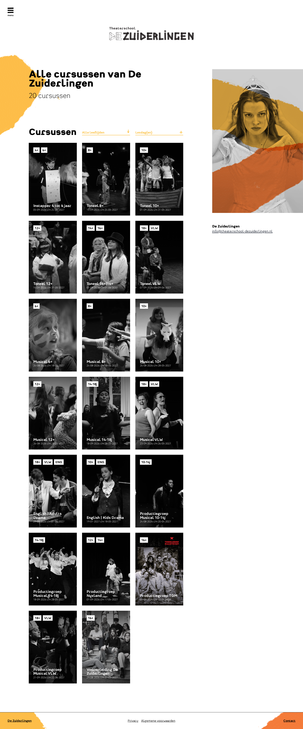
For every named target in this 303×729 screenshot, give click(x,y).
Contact (289, 720)
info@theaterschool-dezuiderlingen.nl (242, 231)
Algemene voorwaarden (158, 720)
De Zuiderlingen (20, 720)
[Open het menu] (11, 12)
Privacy (133, 720)
